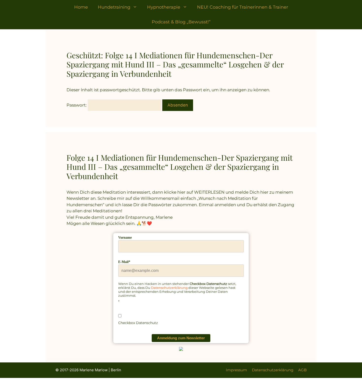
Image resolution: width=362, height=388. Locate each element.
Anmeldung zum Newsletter (181, 338)
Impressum (236, 370)
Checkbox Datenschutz (138, 323)
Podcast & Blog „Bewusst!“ (181, 22)
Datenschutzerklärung (169, 288)
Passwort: (77, 105)
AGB (302, 370)
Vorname (125, 237)
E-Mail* (124, 262)
